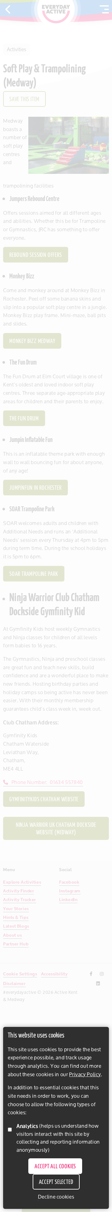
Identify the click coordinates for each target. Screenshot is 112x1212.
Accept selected (56, 1182)
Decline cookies (56, 1197)
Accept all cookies (55, 1167)
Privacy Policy (85, 1074)
